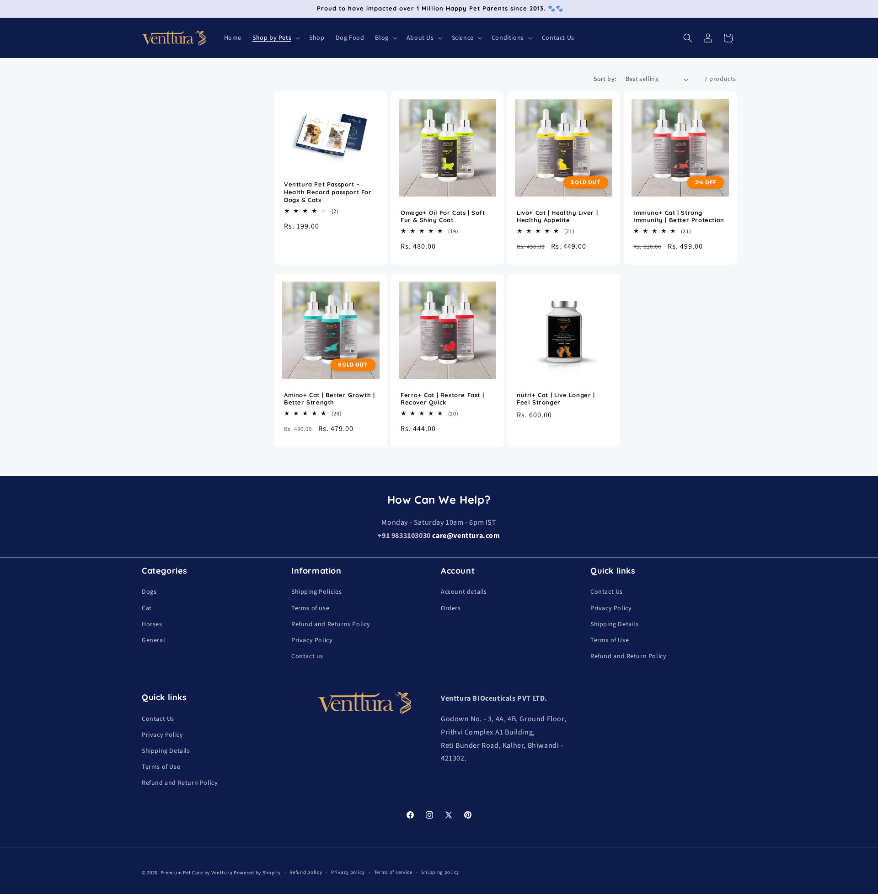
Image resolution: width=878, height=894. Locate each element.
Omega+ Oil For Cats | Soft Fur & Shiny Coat (443, 216)
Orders (451, 608)
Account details (464, 591)
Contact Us (606, 591)
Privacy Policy (311, 640)
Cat (147, 608)
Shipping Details (614, 624)
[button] (275, 38)
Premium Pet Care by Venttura (197, 872)
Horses (152, 624)
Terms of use (310, 608)
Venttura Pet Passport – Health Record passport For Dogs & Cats (328, 192)
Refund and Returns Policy (330, 624)
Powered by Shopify (257, 872)
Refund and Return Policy (628, 656)
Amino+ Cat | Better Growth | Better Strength (329, 398)
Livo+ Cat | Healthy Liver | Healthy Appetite (557, 216)
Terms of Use (609, 640)
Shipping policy (440, 872)
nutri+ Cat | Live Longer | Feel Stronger (556, 398)
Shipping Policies (316, 591)
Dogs (149, 591)
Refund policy (305, 872)
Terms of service (393, 872)
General (153, 640)
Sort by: (605, 79)
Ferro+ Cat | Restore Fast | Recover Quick (442, 398)
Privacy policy (348, 872)
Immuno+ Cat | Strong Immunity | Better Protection (678, 216)
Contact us (307, 656)
